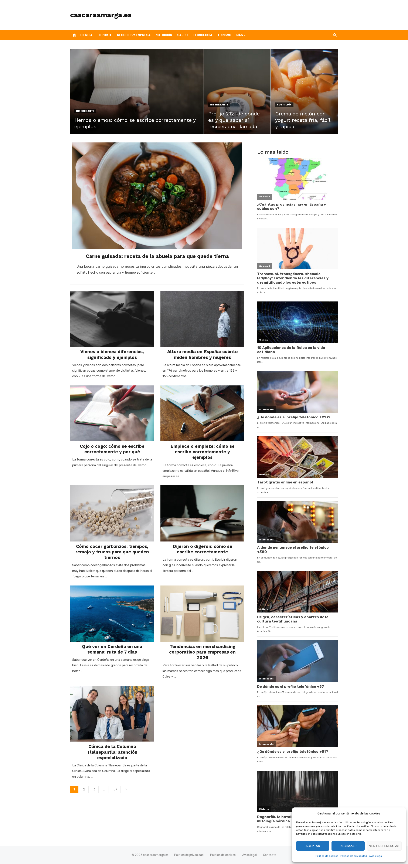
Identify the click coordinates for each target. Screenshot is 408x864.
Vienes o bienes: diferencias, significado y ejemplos (112, 354)
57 (115, 789)
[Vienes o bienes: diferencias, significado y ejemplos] (112, 319)
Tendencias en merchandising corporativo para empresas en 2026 (202, 652)
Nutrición (164, 35)
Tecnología (202, 35)
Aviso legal (375, 855)
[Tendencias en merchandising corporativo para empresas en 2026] (202, 613)
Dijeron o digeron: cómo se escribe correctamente (202, 549)
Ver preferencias (384, 846)
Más (239, 35)
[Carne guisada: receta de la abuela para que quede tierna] (157, 195)
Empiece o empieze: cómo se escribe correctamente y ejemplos (202, 451)
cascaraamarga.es (101, 15)
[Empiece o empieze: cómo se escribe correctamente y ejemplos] (202, 413)
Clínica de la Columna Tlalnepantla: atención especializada (112, 752)
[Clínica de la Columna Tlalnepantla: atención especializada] (112, 714)
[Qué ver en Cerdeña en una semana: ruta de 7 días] (112, 613)
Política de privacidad (353, 855)
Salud (182, 35)
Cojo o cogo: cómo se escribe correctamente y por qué (112, 448)
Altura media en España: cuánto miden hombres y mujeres (202, 354)
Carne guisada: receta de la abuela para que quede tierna (157, 256)
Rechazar (348, 846)
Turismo (224, 35)
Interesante (85, 111)
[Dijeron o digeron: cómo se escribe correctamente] (202, 513)
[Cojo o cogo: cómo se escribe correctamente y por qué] (112, 413)
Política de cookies (327, 855)
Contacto (269, 855)
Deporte (105, 35)
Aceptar (313, 846)
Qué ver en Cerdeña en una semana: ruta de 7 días (112, 649)
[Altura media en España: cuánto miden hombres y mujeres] (202, 319)
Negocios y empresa (133, 35)
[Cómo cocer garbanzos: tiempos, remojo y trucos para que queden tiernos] (112, 513)
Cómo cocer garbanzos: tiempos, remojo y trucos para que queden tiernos (112, 552)
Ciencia (86, 35)
